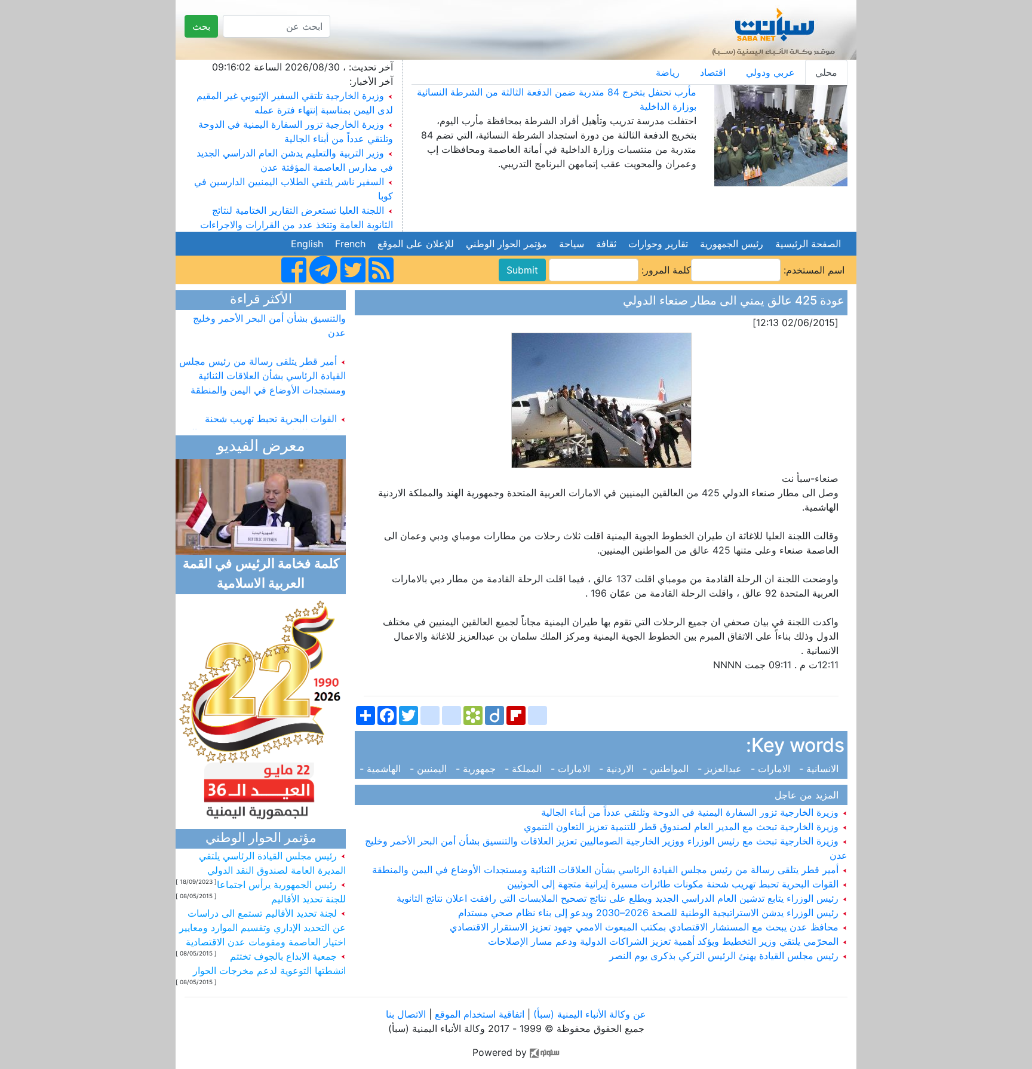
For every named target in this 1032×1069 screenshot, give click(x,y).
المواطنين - (667, 769)
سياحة (571, 244)
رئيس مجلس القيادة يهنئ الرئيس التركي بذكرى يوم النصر (725, 956)
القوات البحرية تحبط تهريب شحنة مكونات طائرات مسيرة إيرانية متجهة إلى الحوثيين (674, 884)
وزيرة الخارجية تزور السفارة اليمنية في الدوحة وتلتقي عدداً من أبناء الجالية (691, 812)
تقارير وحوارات (658, 244)
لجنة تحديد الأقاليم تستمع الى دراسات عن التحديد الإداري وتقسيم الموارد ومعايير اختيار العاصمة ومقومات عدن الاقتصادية (262, 927)
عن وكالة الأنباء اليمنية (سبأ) (588, 1014)
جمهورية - (477, 769)
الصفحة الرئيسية (808, 244)
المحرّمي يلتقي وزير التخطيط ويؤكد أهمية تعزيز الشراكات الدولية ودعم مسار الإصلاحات (664, 941)
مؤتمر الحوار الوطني (506, 244)
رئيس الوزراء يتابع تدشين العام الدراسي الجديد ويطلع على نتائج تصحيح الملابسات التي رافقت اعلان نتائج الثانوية (619, 898)
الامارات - (772, 769)
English (307, 244)
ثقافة (606, 244)
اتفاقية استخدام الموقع (479, 1014)
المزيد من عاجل (809, 795)
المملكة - (525, 769)
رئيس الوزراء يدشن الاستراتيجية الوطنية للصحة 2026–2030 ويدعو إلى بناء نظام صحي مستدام (649, 913)
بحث (201, 26)
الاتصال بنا (406, 1014)
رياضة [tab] (668, 72)
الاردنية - (618, 769)
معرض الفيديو (261, 447)
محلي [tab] (826, 72)
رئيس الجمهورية (731, 244)
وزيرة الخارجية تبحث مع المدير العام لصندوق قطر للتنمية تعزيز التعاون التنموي (682, 827)
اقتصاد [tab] (713, 72)
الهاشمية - (383, 769)
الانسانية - (820, 769)
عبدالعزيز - (721, 769)
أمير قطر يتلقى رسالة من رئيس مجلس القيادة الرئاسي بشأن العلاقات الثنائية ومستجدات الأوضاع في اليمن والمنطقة (606, 870)
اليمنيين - (430, 769)
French (350, 244)
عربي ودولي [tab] (770, 72)
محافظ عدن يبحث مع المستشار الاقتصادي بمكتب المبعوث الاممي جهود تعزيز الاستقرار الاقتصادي (645, 927)
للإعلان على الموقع (415, 244)
